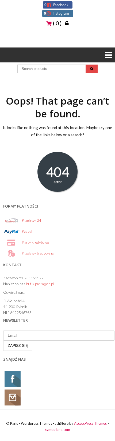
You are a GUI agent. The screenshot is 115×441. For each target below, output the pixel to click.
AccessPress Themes (90, 423)
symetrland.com (57, 429)
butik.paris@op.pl (40, 283)
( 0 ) (57, 23)
